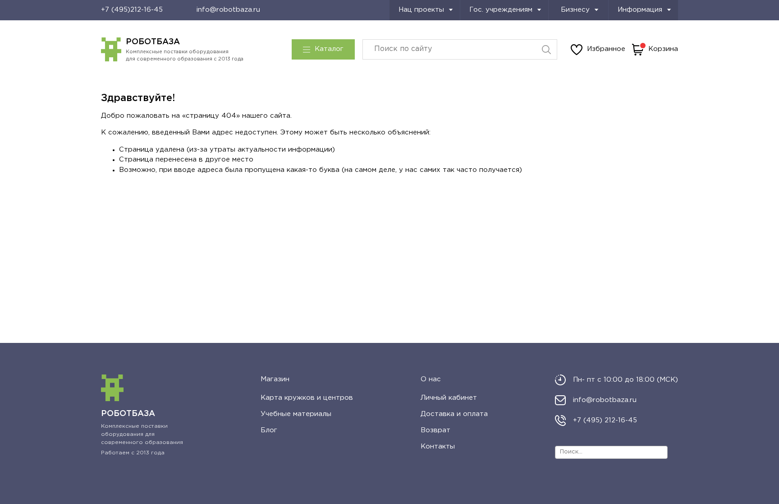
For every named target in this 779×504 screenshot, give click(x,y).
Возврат (435, 430)
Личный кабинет (449, 398)
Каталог (329, 49)
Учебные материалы (296, 414)
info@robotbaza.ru (228, 10)
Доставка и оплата (454, 414)
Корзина (663, 49)
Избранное (606, 49)
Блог (269, 430)
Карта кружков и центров (307, 398)
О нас (431, 379)
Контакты (438, 446)
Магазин (275, 379)
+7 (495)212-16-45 (132, 10)
